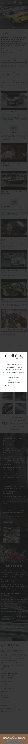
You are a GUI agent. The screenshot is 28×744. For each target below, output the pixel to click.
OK (7, 741)
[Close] (26, 353)
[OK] (26, 739)
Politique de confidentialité (15, 741)
